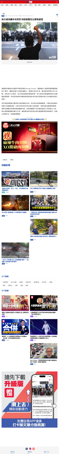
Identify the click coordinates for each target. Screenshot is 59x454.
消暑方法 (10, 285)
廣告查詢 (12, 451)
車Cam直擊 (13, 282)
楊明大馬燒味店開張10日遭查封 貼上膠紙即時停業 (15, 313)
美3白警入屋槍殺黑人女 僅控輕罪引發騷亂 (14, 212)
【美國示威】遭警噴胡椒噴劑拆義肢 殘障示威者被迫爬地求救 (43, 213)
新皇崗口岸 (28, 282)
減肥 (22, 285)
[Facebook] (27, 449)
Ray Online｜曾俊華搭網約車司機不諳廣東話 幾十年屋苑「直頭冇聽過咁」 (43, 361)
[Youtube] (33, 449)
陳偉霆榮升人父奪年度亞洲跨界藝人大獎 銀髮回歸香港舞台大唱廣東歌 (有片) (43, 337)
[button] (2, 1)
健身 (17, 285)
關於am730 (46, 451)
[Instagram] (30, 449)
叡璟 (4, 285)
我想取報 (29, 451)
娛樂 (3, 316)
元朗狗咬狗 (5, 282)
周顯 (27, 285)
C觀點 (50, 282)
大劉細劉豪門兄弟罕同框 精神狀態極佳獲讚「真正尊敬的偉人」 (42, 313)
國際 (3, 192)
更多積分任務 (37, 439)
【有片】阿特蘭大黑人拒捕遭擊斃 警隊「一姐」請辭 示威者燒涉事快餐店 (15, 260)
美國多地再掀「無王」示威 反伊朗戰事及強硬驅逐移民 (15, 189)
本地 (3, 15)
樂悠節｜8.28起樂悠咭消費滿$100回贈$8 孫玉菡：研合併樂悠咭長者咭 (14, 337)
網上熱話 (44, 282)
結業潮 (21, 282)
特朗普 (11, 159)
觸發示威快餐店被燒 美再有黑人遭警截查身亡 (43, 236)
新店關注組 (36, 282)
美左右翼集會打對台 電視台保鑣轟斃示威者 (42, 188)
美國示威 (5, 159)
